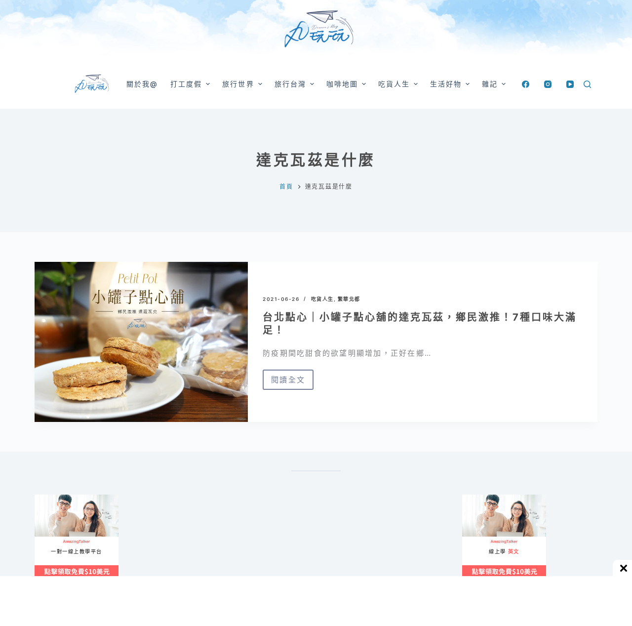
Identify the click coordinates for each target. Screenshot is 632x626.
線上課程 (44, 498)
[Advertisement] (360, 543)
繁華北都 (349, 299)
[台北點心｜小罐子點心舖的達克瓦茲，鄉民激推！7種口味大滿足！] (141, 342)
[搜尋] (587, 84)
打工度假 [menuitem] (186, 84)
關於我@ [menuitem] (142, 84)
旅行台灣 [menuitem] (290, 84)
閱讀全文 (288, 382)
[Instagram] (548, 84)
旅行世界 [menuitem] (238, 84)
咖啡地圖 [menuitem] (342, 84)
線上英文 (471, 498)
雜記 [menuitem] (490, 84)
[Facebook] (525, 84)
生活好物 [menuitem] (446, 84)
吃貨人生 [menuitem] (394, 84)
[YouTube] (570, 84)
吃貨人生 (322, 299)
